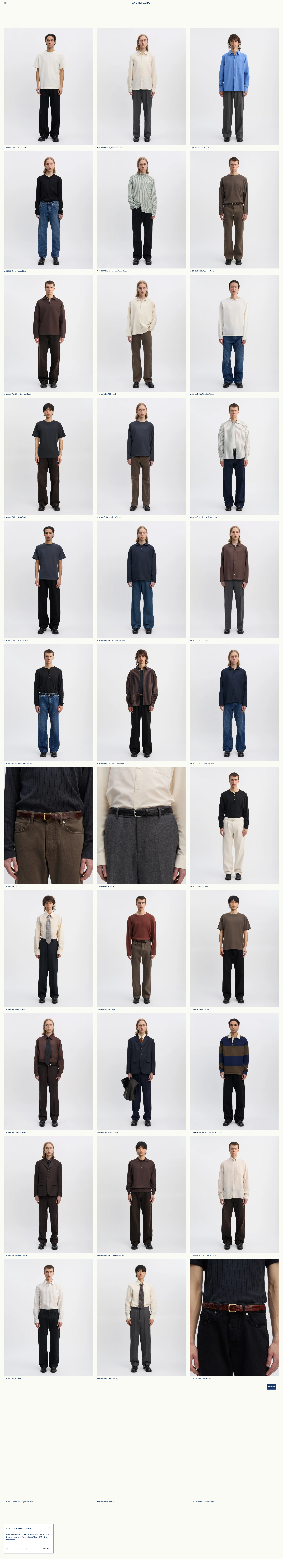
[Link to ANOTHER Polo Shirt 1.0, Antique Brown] (48, 333)
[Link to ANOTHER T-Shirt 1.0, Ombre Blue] (48, 579)
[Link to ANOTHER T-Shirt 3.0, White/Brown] (234, 333)
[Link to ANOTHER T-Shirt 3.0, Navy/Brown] (141, 456)
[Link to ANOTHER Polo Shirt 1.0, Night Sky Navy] (141, 579)
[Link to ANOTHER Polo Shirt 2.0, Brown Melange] (141, 1194)
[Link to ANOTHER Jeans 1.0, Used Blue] (48, 209)
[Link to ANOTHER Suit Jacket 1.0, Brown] (48, 1194)
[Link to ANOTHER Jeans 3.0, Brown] (141, 948)
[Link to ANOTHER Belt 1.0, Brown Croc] (234, 1317)
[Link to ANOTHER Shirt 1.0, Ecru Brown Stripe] (234, 1194)
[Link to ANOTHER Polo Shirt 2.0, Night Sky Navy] (48, 1440)
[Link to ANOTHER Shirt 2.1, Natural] (141, 333)
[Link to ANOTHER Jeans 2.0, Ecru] (234, 825)
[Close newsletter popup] (49, 1528)
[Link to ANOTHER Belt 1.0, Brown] (48, 825)
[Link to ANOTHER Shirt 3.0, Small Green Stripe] (234, 456)
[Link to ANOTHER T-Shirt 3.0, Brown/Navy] (234, 209)
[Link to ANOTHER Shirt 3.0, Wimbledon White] (141, 86)
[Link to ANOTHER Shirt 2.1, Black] (141, 1440)
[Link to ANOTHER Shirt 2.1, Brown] (234, 579)
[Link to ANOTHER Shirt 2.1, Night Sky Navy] (234, 702)
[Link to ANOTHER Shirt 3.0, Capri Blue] (234, 86)
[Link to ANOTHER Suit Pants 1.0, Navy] (48, 948)
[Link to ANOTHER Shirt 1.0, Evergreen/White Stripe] (141, 209)
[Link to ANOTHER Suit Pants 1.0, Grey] (141, 1317)
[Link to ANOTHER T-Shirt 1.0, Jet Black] (48, 456)
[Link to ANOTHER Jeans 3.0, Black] (48, 1317)
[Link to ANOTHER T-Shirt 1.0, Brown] (234, 948)
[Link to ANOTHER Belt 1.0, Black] (141, 825)
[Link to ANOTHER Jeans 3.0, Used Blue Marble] (48, 702)
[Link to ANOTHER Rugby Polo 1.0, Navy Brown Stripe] (234, 1071)
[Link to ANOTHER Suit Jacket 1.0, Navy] (141, 1071)
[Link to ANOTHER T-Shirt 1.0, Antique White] (48, 86)
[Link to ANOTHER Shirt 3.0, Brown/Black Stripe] (141, 702)
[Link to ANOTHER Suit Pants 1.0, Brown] (48, 1071)
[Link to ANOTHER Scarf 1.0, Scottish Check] (234, 1440)
